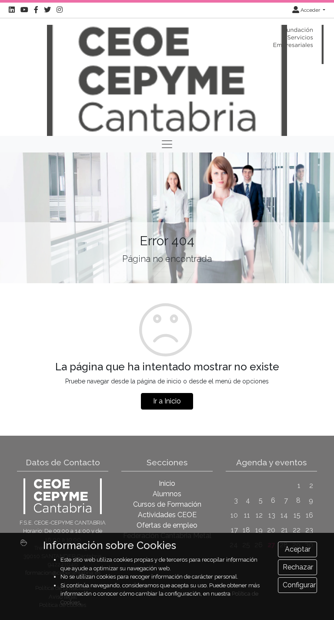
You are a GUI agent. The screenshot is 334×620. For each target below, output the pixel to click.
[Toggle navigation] (167, 144)
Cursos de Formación (167, 504)
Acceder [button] (310, 10)
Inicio (167, 483)
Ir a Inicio (167, 401)
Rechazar (298, 567)
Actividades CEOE (167, 515)
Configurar (299, 585)
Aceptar (298, 549)
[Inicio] (167, 76)
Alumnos (167, 494)
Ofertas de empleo (167, 525)
